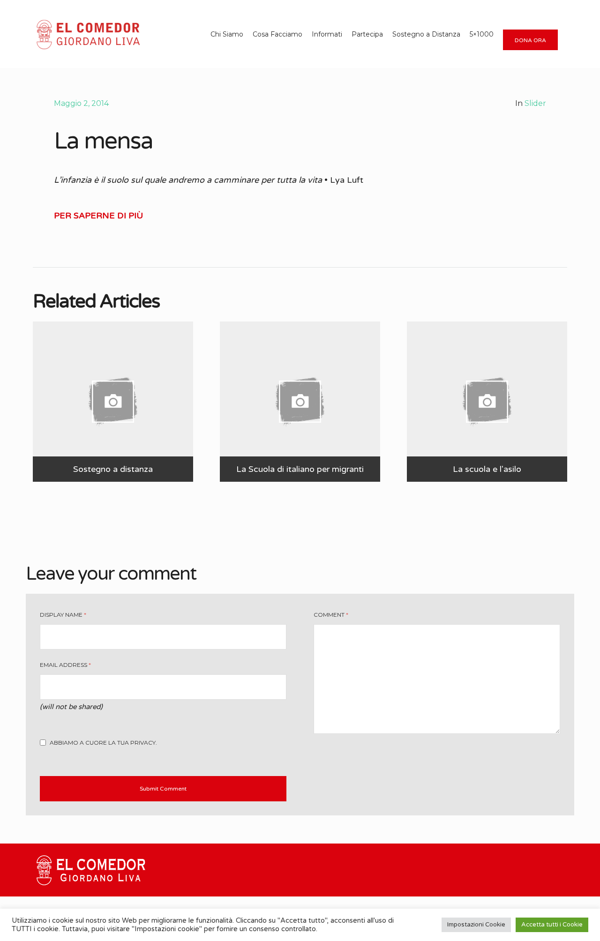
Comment (331, 614)
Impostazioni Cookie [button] (476, 924)
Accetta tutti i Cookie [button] (552, 924)
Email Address (65, 664)
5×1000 (482, 34)
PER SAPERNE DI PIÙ (98, 215)
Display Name (63, 614)
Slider (535, 103)
